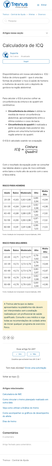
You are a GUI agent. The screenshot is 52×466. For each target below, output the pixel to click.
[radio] (19, 354)
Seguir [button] (26, 61)
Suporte (14, 53)
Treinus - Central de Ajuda (14, 14)
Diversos (42, 14)
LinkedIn (12, 337)
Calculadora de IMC (12, 394)
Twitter (8, 337)
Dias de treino (9, 421)
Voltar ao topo (9, 376)
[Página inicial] (15, 7)
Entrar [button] (44, 5)
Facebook (4, 337)
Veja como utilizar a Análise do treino (21, 407)
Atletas (32, 14)
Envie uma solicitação (35, 368)
